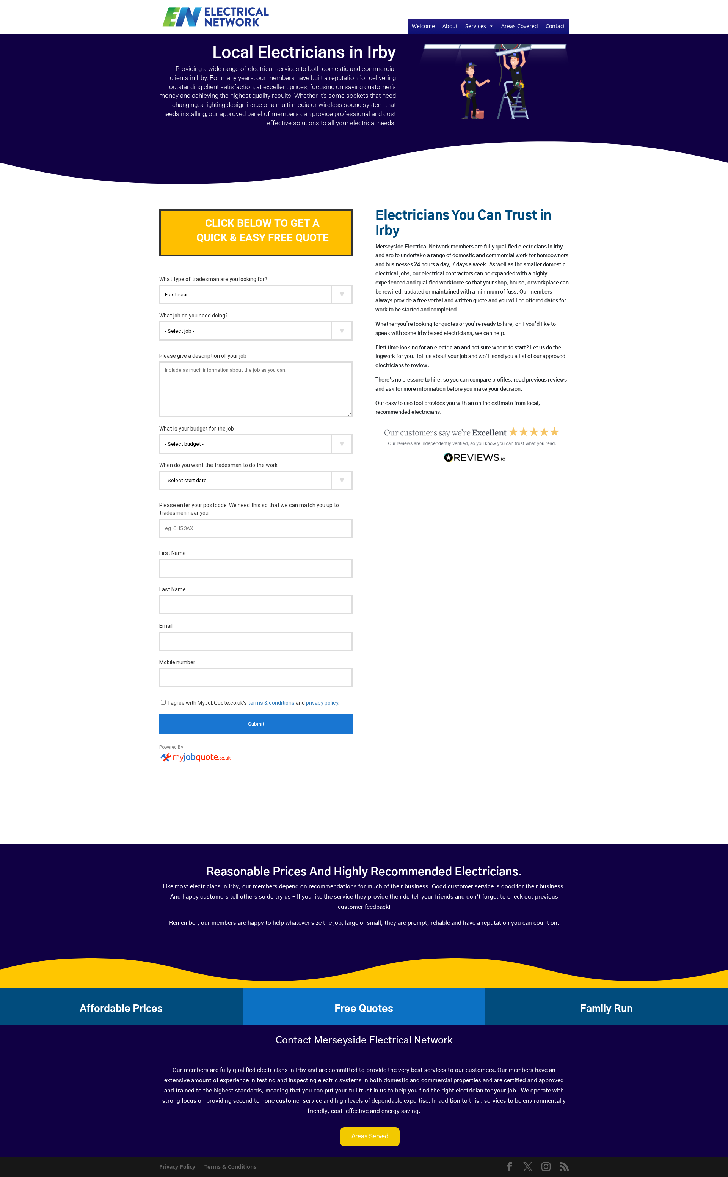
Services (475, 26)
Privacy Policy (177, 1166)
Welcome (423, 26)
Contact (555, 26)
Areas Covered (519, 26)
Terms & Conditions (230, 1166)
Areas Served (369, 1136)
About (450, 26)
